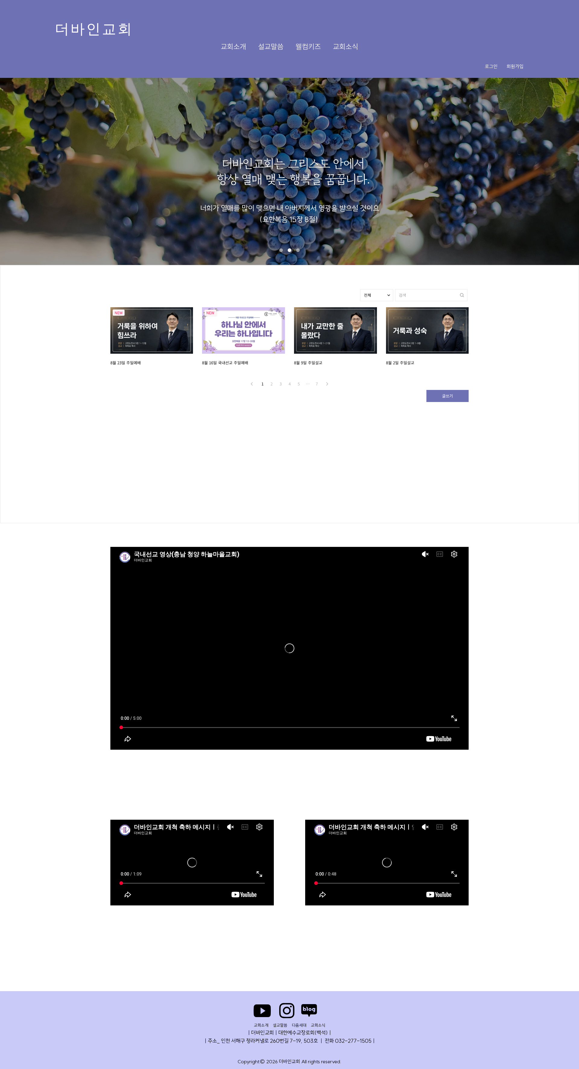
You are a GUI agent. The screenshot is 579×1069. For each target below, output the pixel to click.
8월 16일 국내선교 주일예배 (225, 362)
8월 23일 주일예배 (125, 362)
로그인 (491, 66)
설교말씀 (270, 46)
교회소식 (345, 46)
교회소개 (233, 46)
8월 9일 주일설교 (308, 362)
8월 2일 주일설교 (400, 362)
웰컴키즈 (308, 46)
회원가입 (515, 66)
